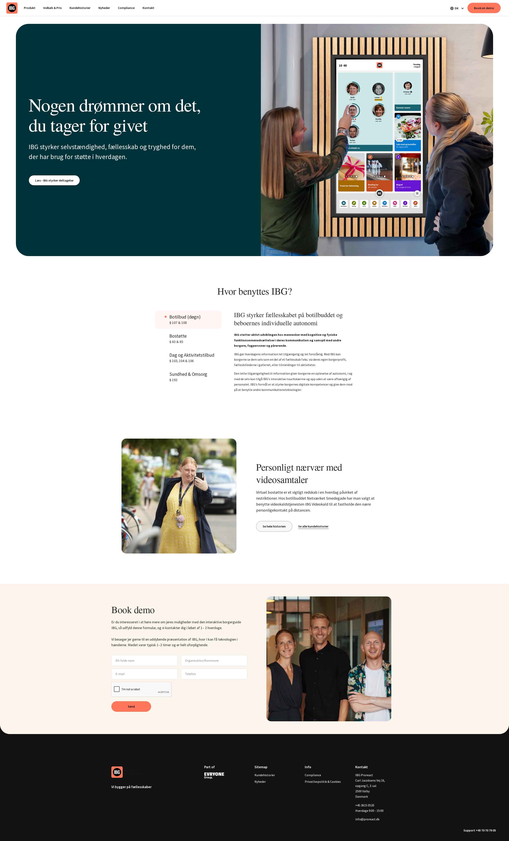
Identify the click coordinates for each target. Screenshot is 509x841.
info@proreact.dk (367, 819)
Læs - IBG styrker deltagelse (54, 180)
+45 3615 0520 (364, 805)
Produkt (29, 8)
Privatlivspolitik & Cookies (323, 782)
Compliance (126, 8)
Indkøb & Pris (52, 8)
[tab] (188, 320)
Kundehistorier (80, 8)
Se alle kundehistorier (313, 526)
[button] (457, 8)
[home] (11, 8)
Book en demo (484, 8)
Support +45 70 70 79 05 (479, 830)
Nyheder (104, 8)
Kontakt (148, 8)
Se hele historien (274, 526)
